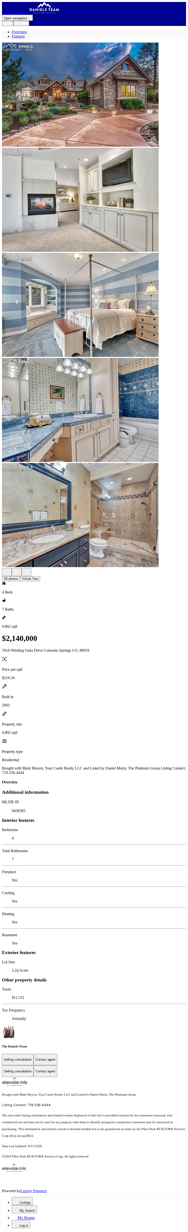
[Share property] (26, 572)
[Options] (7, 572)
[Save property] (17, 572)
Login (8, 23)
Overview (19, 32)
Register (21, 23)
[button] (94, 95)
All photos (11, 579)
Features (18, 36)
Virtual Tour (30, 579)
